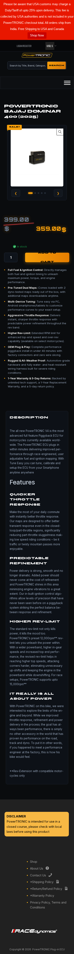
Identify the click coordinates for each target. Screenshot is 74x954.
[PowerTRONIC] (37, 56)
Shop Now (37, 35)
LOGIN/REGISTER (24, 46)
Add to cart (47, 257)
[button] (60, 131)
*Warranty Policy (42, 896)
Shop (33, 862)
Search (56, 65)
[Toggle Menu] (67, 83)
